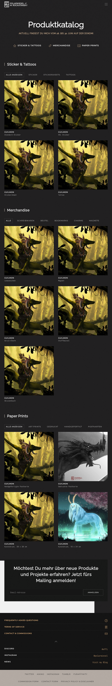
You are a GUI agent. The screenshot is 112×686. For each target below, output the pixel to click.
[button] (106, 4)
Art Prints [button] (35, 427)
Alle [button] (8, 221)
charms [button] (78, 221)
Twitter (29, 674)
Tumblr (66, 674)
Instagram (53, 674)
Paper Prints (17, 416)
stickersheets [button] (51, 75)
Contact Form (49, 681)
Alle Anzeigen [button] (14, 75)
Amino (40, 674)
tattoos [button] (70, 75)
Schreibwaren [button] (25, 221)
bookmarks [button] (61, 221)
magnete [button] (94, 221)
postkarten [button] (95, 427)
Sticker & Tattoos (21, 64)
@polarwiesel (101, 655)
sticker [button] (33, 75)
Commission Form (28, 681)
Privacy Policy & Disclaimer (77, 681)
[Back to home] (15, 4)
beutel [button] (44, 221)
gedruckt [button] (52, 427)
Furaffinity (80, 674)
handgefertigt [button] (73, 427)
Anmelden (93, 592)
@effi (105, 649)
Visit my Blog (100, 662)
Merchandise (18, 210)
